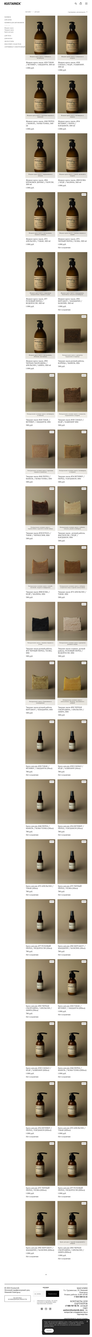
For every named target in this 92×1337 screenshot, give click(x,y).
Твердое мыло (9, 30)
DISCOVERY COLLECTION (12, 44)
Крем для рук (9, 32)
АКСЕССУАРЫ (9, 41)
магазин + (28, 12)
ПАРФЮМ (7, 17)
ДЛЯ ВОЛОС (8, 38)
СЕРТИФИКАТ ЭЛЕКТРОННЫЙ (14, 47)
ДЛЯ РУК (7, 25)
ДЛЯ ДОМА (8, 20)
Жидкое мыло (9, 28)
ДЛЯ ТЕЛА (7, 35)
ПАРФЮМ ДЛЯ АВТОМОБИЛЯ (14, 22)
